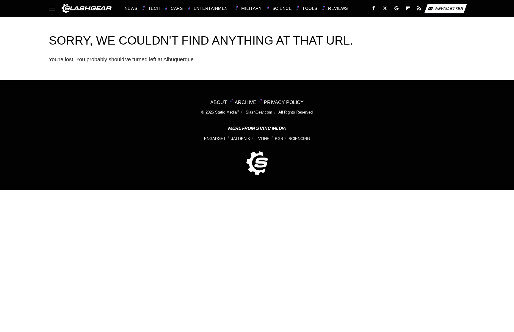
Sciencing (299, 139)
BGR (279, 139)
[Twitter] (384, 8)
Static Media (226, 112)
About (218, 102)
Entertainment (212, 8)
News (131, 8)
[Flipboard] (408, 8)
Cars (177, 8)
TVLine (262, 139)
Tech (154, 8)
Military (251, 8)
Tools (309, 8)
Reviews (338, 8)
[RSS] (419, 8)
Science (282, 8)
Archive (245, 102)
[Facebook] (373, 8)
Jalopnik (240, 139)
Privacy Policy (284, 102)
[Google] (396, 8)
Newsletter (449, 8)
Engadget (215, 139)
